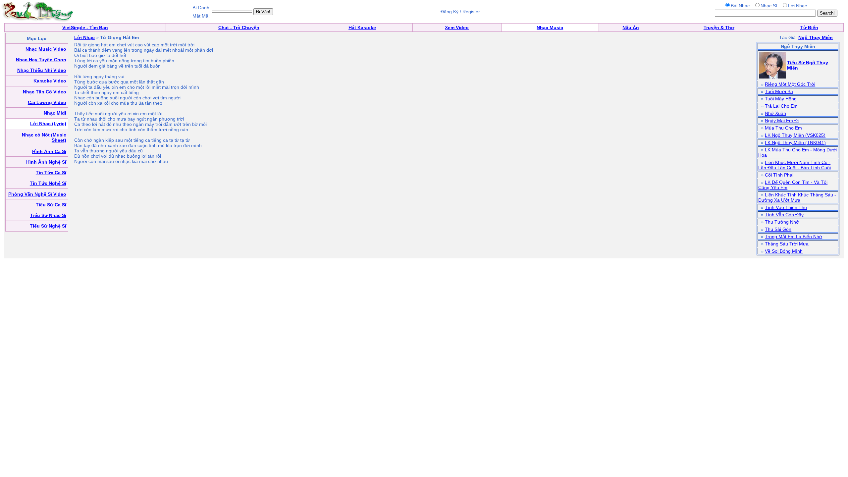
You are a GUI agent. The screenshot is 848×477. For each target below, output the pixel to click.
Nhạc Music (550, 27)
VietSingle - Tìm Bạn (85, 27)
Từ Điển (809, 27)
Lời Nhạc (84, 37)
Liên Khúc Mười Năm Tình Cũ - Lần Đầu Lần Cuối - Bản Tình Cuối (794, 165)
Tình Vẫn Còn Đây (784, 214)
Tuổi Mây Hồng (781, 98)
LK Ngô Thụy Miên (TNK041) (795, 142)
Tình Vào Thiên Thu (786, 207)
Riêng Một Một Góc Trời (790, 84)
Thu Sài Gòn (778, 229)
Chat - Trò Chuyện (238, 27)
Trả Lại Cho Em (781, 106)
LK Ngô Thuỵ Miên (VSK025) (795, 135)
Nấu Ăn (630, 27)
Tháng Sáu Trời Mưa (787, 243)
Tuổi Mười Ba (779, 91)
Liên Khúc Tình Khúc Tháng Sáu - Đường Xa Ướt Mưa (797, 197)
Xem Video (457, 27)
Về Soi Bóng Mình (784, 251)
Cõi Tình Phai (779, 175)
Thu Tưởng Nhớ (782, 222)
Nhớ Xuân (775, 113)
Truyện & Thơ (719, 27)
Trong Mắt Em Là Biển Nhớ (793, 236)
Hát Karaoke (362, 27)
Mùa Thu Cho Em (783, 128)
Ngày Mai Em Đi (782, 120)
